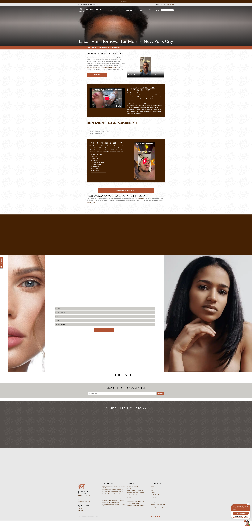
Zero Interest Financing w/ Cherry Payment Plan (126, 1)
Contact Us (162, 4)
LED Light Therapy (116, 149)
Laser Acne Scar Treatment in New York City (112, 491)
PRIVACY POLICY (80, 515)
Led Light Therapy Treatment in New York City (113, 500)
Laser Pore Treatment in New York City (111, 508)
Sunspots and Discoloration (98, 172)
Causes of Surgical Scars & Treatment (159, 241)
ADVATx (92, 149)
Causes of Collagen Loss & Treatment (137, 235)
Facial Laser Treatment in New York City (111, 493)
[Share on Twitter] (125, 210)
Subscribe (160, 393)
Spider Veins (94, 168)
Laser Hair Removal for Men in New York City (112, 489)
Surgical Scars (95, 170)
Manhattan (80, 510)
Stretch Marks (95, 166)
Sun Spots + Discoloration (126, 246)
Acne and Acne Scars (96, 154)
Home (89, 47)
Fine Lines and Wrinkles (97, 162)
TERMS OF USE (87, 515)
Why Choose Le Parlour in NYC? (126, 190)
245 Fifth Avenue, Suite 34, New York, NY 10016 (88, 4)
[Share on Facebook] (124, 210)
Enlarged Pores (95, 160)
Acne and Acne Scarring (92, 234)
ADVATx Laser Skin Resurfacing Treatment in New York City (113, 487)
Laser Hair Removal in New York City (110, 496)
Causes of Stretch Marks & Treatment (137, 241)
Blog (157, 4)
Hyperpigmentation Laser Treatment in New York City (113, 505)
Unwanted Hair (148, 246)
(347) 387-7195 (170, 4)
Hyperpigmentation (96, 164)
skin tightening (111, 67)
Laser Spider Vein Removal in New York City (112, 510)
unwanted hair (142, 198)
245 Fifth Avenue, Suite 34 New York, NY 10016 (84, 496)
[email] (127, 210)
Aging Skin (94, 156)
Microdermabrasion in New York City (110, 502)
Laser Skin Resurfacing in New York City (111, 498)
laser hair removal (92, 67)
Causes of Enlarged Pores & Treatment (159, 235)
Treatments (94, 47)
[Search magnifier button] (173, 10)
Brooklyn (80, 508)
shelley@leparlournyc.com (84, 501)
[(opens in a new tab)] (151, 516)
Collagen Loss (94, 158)
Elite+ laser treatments (117, 147)
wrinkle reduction (102, 67)
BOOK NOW (97, 74)
